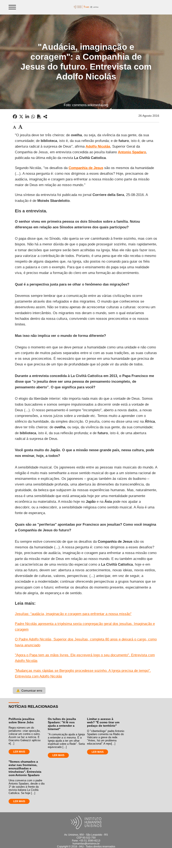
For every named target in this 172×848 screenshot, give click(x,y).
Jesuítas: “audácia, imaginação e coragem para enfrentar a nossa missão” (73, 614)
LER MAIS (19, 751)
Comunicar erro (29, 690)
